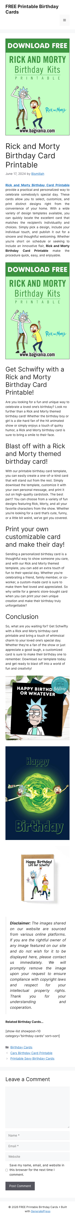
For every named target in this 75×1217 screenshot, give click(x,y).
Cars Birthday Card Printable (31, 1053)
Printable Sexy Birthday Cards (32, 1058)
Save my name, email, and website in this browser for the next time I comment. (36, 1169)
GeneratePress (40, 1211)
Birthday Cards (21, 1047)
